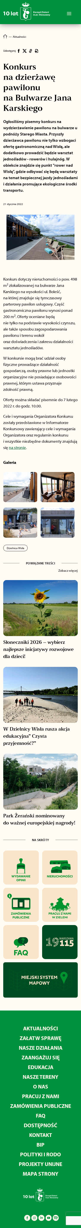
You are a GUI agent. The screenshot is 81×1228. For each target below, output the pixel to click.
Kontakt (40, 1135)
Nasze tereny (40, 1076)
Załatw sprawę (40, 1038)
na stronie (17, 447)
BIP (40, 1144)
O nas (40, 1086)
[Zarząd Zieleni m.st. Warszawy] (26, 20)
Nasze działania (40, 1047)
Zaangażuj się (41, 1057)
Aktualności (40, 1028)
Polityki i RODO (40, 1154)
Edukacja (40, 1067)
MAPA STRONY (40, 1173)
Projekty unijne (40, 1164)
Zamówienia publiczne (40, 1105)
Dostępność (40, 1125)
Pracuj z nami (40, 1096)
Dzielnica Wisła (15, 548)
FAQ (40, 1115)
